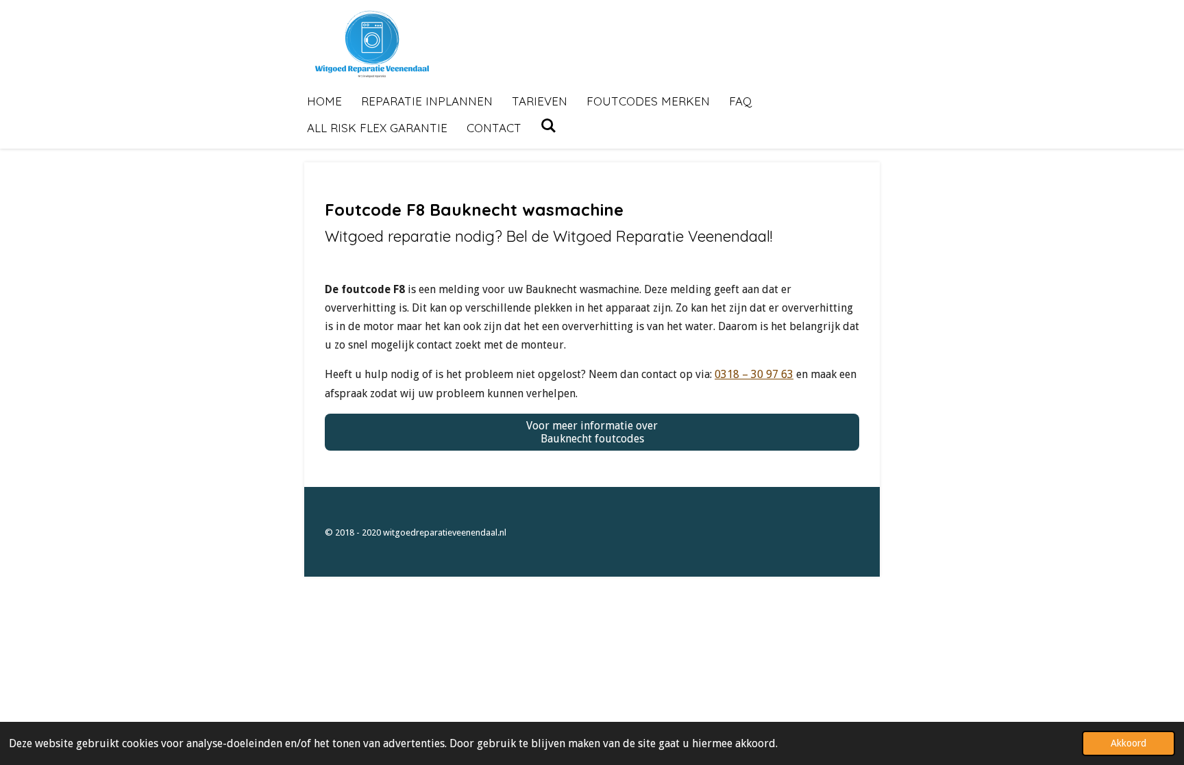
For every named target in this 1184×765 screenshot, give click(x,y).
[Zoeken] (549, 125)
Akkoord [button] (1128, 743)
